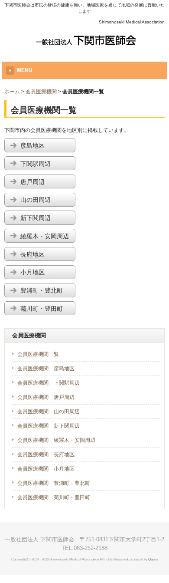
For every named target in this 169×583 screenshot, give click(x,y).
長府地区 (44, 254)
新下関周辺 (44, 218)
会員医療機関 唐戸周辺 (46, 397)
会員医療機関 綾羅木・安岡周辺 (56, 440)
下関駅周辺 (44, 164)
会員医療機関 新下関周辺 (48, 426)
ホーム (12, 92)
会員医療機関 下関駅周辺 (48, 383)
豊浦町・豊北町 (44, 290)
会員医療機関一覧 (38, 354)
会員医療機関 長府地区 (46, 454)
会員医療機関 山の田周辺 (48, 411)
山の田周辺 (44, 200)
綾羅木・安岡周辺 (44, 236)
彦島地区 (44, 145)
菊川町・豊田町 (44, 309)
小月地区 (44, 272)
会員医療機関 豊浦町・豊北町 (53, 483)
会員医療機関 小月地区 (46, 469)
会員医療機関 (41, 92)
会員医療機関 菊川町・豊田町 (53, 497)
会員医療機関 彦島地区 (46, 369)
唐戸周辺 (44, 182)
